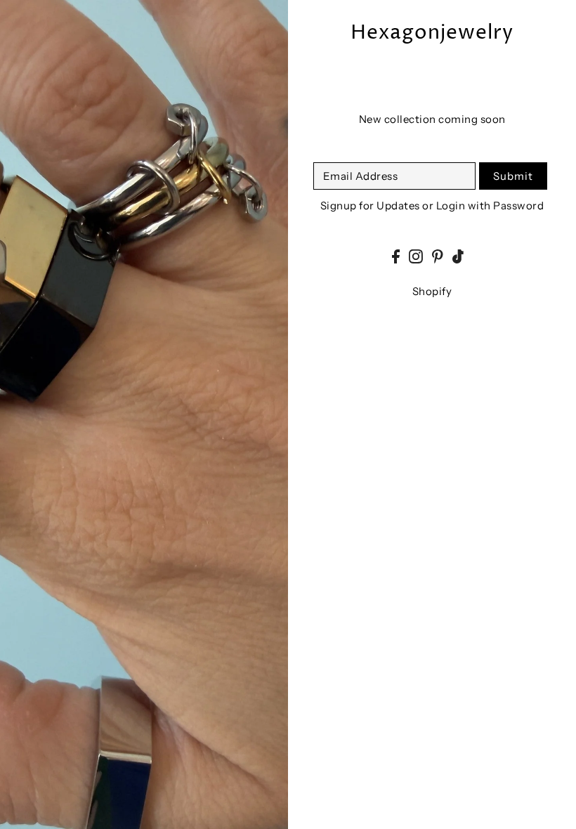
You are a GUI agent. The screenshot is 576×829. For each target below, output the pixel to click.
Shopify (432, 291)
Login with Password (490, 205)
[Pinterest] (437, 256)
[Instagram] (416, 256)
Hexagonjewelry (432, 33)
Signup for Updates (370, 205)
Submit (513, 176)
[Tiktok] (458, 256)
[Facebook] (396, 256)
